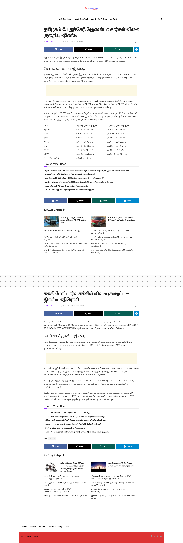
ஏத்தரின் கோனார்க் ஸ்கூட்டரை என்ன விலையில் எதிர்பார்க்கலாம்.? (71, 174)
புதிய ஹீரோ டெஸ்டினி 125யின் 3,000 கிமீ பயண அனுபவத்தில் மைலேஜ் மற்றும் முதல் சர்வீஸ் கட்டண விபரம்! (87, 170)
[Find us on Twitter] (154, 536)
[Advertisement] (91, 90)
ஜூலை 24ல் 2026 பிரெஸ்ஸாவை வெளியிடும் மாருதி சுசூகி (65, 231)
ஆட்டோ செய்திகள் (99, 19)
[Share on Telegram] (136, 49)
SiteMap (33, 527)
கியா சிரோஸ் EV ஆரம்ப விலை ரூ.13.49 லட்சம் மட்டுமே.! (67, 186)
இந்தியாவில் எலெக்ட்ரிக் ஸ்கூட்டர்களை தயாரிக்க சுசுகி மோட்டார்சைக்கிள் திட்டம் (76, 420)
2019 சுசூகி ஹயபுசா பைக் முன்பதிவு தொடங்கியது (65, 428)
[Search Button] (161, 19)
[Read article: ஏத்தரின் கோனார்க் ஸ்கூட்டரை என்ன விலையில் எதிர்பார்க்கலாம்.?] (99, 467)
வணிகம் (113, 19)
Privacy (59, 527)
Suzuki (52, 438)
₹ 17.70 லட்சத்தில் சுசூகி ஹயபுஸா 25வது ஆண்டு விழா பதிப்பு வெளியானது (75, 416)
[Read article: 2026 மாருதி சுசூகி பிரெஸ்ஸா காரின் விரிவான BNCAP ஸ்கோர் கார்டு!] (51, 221)
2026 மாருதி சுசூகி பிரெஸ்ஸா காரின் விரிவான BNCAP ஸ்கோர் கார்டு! (74, 220)
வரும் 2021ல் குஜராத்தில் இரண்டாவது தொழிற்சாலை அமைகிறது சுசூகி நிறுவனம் (77, 432)
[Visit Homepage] (91, 8)
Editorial (51, 527)
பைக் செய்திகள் (81, 19)
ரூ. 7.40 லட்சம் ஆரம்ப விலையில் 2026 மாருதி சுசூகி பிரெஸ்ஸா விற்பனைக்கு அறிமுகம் (79, 182)
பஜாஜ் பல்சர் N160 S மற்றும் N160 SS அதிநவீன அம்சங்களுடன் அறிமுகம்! (74, 178)
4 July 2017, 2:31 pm (65, 42)
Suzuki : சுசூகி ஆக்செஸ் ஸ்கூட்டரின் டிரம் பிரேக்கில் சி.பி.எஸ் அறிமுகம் (73, 424)
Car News (79, 42)
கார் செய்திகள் (65, 19)
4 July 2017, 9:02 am (65, 306)
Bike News (80, 306)
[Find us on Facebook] (151, 536)
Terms (67, 527)
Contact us (42, 527)
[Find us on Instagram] (158, 536)
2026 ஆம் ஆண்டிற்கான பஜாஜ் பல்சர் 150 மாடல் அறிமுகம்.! (65, 496)
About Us (24, 527)
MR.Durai (49, 42)
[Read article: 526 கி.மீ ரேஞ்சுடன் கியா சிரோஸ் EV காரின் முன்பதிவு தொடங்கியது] (99, 221)
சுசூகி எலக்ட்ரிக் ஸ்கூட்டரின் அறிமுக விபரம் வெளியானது (67, 412)
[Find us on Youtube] (161, 536)
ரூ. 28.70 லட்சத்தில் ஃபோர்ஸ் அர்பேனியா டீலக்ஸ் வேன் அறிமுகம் (70, 190)
